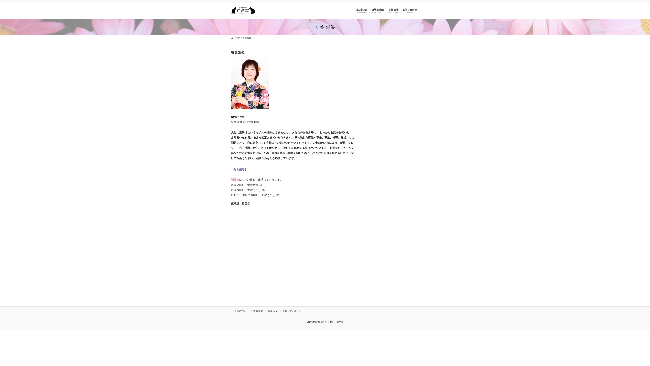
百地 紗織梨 (256, 311)
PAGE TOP (633, 352)
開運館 (235, 179)
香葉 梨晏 (273, 311)
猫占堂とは (239, 311)
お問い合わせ (290, 311)
